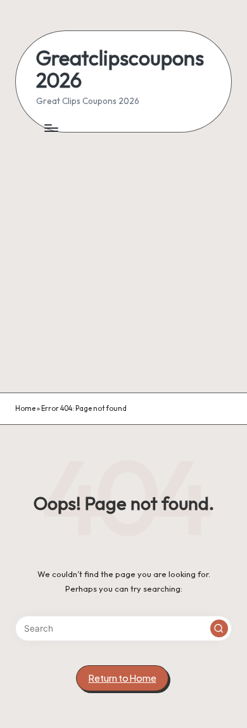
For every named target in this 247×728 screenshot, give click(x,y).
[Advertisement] (123, 262)
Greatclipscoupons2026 (120, 69)
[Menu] (50, 127)
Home (25, 408)
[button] (219, 628)
